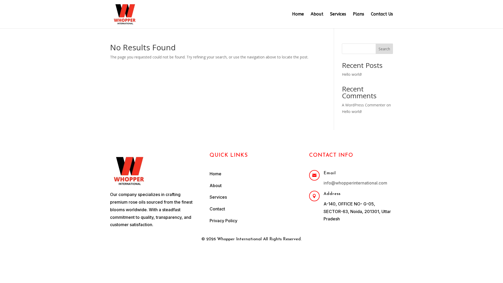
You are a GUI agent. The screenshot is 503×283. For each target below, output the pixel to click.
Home (298, 14)
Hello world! (352, 74)
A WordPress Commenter (363, 104)
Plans (358, 14)
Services (338, 14)
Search (384, 48)
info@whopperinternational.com (355, 183)
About (317, 14)
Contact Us (382, 14)
